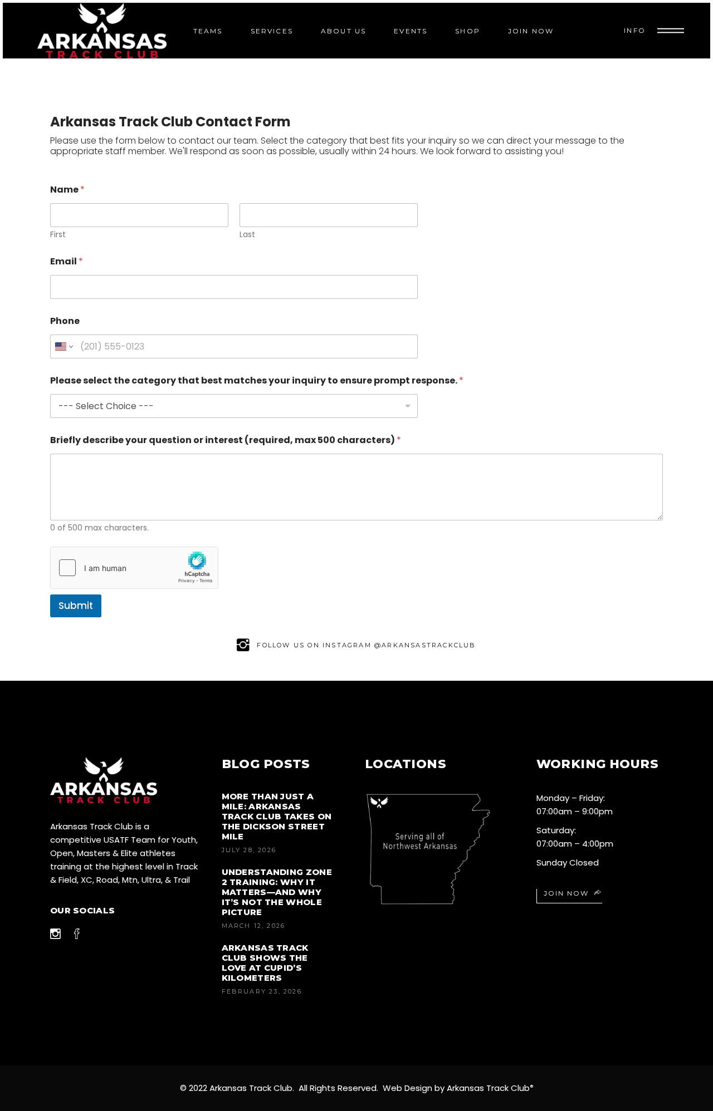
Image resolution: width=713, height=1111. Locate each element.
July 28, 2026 (249, 850)
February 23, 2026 (262, 991)
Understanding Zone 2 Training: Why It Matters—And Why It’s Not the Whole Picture (277, 892)
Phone (65, 321)
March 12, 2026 (254, 926)
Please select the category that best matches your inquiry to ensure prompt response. (256, 380)
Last (247, 234)
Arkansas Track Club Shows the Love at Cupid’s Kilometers (265, 962)
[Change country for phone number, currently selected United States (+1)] (63, 346)
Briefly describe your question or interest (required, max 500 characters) (225, 440)
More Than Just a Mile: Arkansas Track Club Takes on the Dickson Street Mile (277, 816)
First (58, 234)
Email (66, 261)
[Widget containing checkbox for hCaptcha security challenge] (134, 568)
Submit (75, 605)
